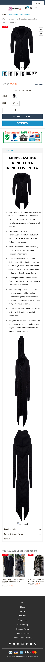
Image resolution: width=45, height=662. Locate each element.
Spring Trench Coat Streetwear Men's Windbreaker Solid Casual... (13, 581)
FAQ (22, 603)
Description (8, 151)
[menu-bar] (5, 8)
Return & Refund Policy (13, 534)
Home (22, 611)
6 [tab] (28, 67)
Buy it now (22, 123)
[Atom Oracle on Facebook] (10, 644)
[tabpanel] (22, 48)
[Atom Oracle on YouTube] (31, 644)
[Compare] (41, 29)
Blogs (22, 607)
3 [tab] (21, 67)
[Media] (41, 34)
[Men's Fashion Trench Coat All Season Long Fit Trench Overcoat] (22, 48)
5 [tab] (26, 67)
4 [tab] (23, 67)
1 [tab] (16, 67)
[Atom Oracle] (15, 8)
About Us (22, 616)
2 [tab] (18, 67)
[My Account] (35, 8)
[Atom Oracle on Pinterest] (18, 644)
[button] (4, 110)
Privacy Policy (22, 625)
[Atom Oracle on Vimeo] (35, 644)
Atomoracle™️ (20, 657)
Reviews (7, 539)
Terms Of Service (22, 633)
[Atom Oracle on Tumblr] (26, 644)
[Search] (31, 8)
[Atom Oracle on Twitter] (14, 644)
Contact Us (22, 620)
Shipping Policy (10, 529)
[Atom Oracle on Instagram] (22, 644)
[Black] (14, 96)
